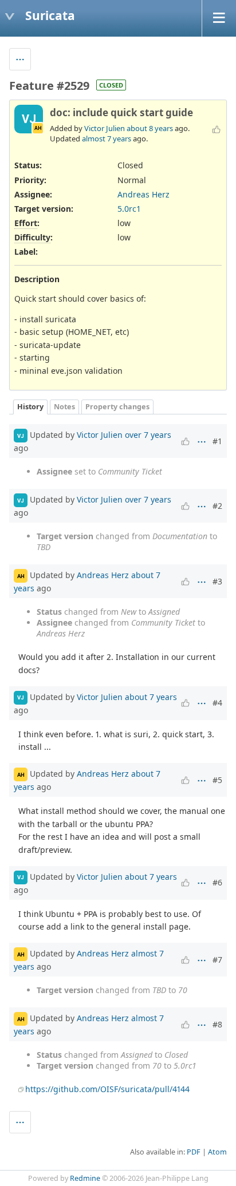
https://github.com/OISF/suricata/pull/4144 (107, 1089)
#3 (217, 581)
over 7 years (148, 434)
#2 (217, 505)
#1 (217, 441)
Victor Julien (104, 128)
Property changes (117, 407)
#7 (217, 959)
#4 (217, 702)
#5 (217, 779)
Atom (217, 1152)
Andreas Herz (143, 194)
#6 (217, 882)
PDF (193, 1152)
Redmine (85, 1178)
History (30, 407)
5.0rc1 (129, 208)
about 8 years (150, 128)
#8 (217, 1024)
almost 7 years (106, 138)
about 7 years (151, 696)
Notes (64, 407)
